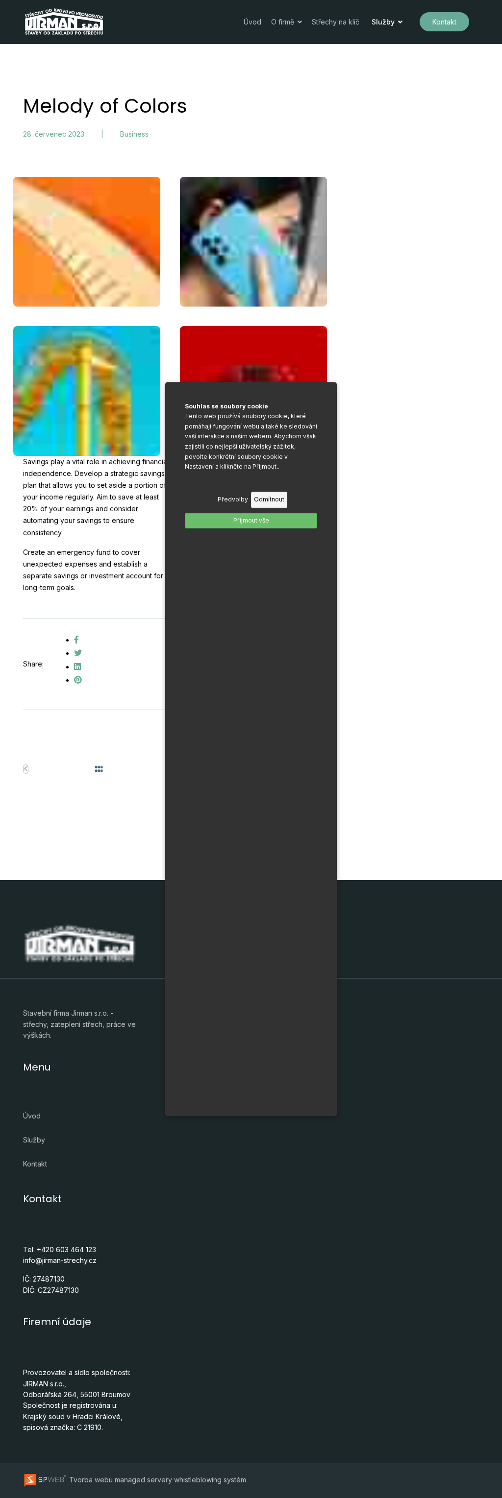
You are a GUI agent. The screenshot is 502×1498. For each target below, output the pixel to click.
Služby (383, 22)
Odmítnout (269, 499)
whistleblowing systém (210, 1479)
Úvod (252, 22)
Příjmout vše (251, 520)
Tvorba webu (90, 1479)
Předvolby (233, 499)
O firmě (282, 22)
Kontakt (444, 22)
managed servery (143, 1479)
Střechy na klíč (335, 22)
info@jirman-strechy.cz (60, 1260)
